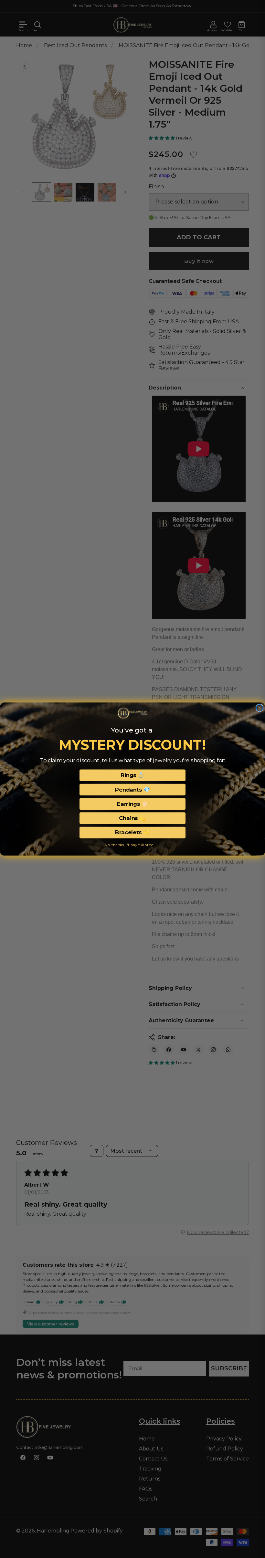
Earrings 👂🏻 (132, 804)
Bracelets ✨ (132, 832)
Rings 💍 (132, 775)
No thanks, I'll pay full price (129, 845)
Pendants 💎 (132, 789)
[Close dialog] (259, 707)
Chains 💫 (132, 818)
